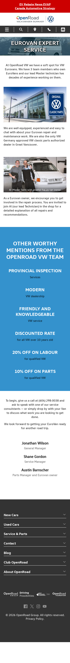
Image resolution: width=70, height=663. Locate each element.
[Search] (21, 29)
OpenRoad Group (27, 615)
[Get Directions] (35, 29)
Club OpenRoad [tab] (16, 562)
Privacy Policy (34, 619)
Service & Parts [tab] (15, 533)
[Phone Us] (49, 29)
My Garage (63, 29)
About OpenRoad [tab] (17, 571)
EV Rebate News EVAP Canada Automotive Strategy (35, 6)
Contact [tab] (10, 543)
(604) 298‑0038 (49, 400)
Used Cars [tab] (11, 524)
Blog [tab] (7, 552)
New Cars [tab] (11, 515)
